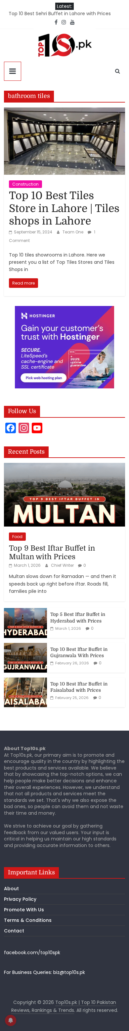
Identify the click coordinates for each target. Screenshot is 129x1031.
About (11, 888)
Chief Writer (63, 565)
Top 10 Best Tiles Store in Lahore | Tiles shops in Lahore (64, 208)
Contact (14, 930)
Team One (73, 232)
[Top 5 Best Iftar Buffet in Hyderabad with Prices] (25, 611)
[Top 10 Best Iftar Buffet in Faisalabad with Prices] (25, 681)
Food (17, 536)
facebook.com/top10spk (32, 952)
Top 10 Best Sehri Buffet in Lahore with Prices (60, 13)
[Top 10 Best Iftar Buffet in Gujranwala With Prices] (25, 646)
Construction (25, 184)
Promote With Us (24, 909)
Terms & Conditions (28, 920)
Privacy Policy (20, 899)
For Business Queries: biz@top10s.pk (44, 972)
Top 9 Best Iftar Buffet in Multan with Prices (52, 552)
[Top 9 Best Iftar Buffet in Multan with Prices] (64, 466)
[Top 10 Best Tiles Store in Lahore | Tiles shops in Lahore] (64, 111)
